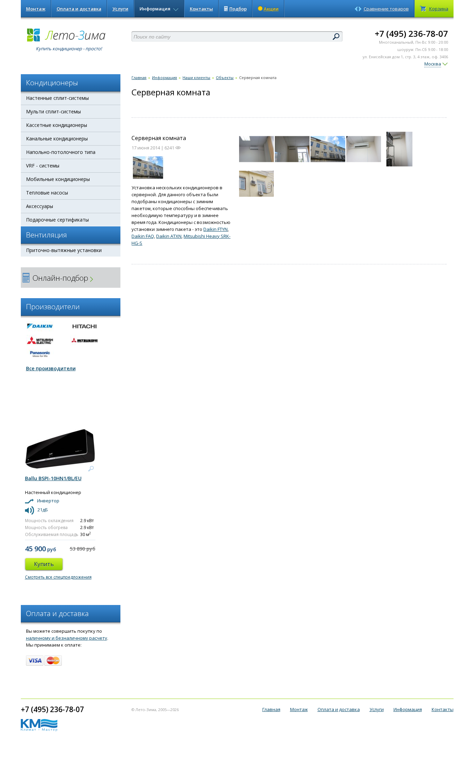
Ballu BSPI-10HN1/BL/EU (53, 478)
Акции (271, 9)
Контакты (201, 9)
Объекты (225, 77)
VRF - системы (42, 165)
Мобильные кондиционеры (58, 179)
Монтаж (35, 9)
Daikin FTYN (215, 229)
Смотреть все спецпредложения (58, 577)
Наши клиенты (196, 77)
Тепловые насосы (47, 192)
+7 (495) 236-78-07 (411, 33)
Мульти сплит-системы (53, 111)
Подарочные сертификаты (57, 219)
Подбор (238, 9)
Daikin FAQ (143, 236)
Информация (155, 9)
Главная (139, 77)
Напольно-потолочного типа (60, 152)
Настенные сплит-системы (57, 98)
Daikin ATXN (168, 236)
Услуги (120, 9)
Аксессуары (39, 206)
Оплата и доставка (79, 9)
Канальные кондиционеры (57, 138)
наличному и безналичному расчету (66, 638)
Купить (44, 564)
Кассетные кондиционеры (56, 125)
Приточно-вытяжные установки (64, 250)
